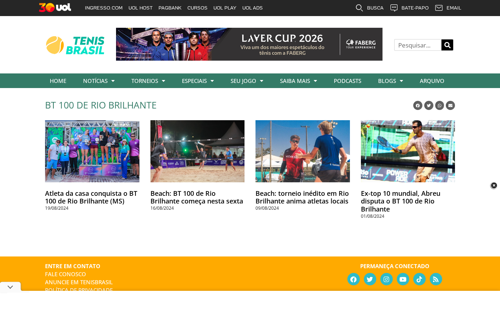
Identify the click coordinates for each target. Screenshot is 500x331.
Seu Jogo (243, 80)
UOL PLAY (224, 8)
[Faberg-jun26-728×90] (249, 58)
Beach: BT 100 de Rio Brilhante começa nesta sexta (196, 197)
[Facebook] (353, 279)
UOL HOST (140, 8)
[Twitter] (370, 279)
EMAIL (454, 8)
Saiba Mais (295, 80)
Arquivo (432, 80)
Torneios (144, 80)
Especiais (194, 80)
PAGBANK (170, 8)
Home (58, 80)
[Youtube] (403, 279)
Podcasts (347, 80)
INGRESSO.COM (104, 8)
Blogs (387, 80)
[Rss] (436, 279)
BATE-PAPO (415, 8)
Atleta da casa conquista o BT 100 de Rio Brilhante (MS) (91, 197)
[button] (417, 105)
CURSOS (197, 8)
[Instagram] (386, 279)
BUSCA (375, 8)
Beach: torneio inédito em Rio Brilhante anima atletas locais (302, 197)
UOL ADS (252, 8)
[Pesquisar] (447, 44)
